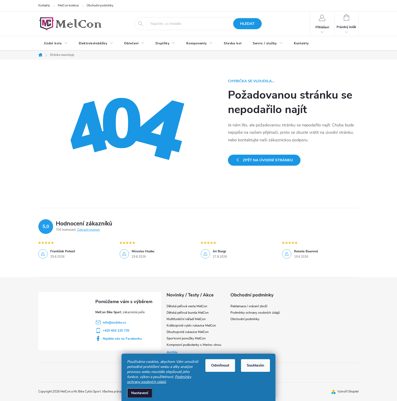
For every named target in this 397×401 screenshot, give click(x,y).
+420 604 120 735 (116, 330)
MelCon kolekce (68, 5)
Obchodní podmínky (100, 5)
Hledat (247, 23)
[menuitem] (55, 43)
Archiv (172, 352)
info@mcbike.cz (114, 322)
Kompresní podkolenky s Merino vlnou (194, 345)
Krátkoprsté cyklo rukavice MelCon (191, 325)
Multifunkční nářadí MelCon (186, 319)
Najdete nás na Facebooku (122, 338)
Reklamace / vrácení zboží (248, 306)
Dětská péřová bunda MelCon (188, 312)
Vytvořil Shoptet (348, 392)
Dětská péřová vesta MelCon (187, 306)
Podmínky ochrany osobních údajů (159, 379)
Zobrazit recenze (88, 230)
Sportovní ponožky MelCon (186, 338)
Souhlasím (255, 365)
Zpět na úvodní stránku (268, 160)
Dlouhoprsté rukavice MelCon (188, 332)
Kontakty (44, 5)
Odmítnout (220, 365)
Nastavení (139, 392)
